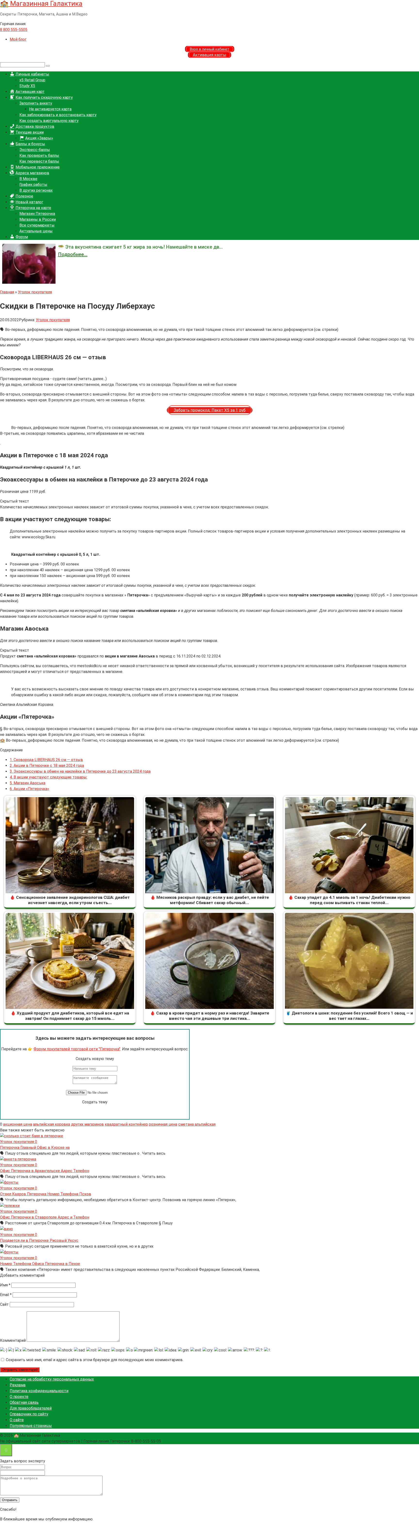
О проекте (19, 1396)
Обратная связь (24, 1402)
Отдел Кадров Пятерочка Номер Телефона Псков (45, 1194)
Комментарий (13, 1340)
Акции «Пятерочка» (29, 788)
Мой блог (18, 39)
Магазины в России (37, 219)
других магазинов (87, 1124)
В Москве (28, 178)
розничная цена (163, 1124)
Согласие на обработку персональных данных (52, 1379)
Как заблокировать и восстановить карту (58, 115)
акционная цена (17, 1124)
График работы (33, 184)
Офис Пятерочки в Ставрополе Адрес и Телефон (44, 1217)
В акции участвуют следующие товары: (48, 777)
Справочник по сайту (29, 1414)
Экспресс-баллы (34, 149)
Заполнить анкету (35, 103)
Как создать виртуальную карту (49, 120)
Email (6, 1294)
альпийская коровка (51, 1124)
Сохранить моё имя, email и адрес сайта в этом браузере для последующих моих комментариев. (94, 1360)
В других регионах (36, 190)
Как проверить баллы (39, 155)
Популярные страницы (31, 1425)
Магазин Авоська (27, 783)
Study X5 (27, 86)
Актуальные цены (36, 231)
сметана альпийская (197, 1124)
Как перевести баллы (39, 161)
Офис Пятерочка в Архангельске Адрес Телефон (44, 1170)
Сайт (4, 1304)
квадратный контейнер (126, 1124)
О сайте (17, 1420)
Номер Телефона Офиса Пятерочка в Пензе (40, 1263)
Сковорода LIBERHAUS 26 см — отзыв (46, 759)
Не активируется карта (50, 109)
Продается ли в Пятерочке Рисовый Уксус (39, 1240)
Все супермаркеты (37, 225)
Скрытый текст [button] (14, 501)
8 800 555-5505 (13, 29)
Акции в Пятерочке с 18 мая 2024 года (47, 765)
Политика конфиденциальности (39, 1391)
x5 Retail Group (32, 80)
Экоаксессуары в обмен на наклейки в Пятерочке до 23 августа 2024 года (80, 771)
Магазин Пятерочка (37, 213)
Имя (5, 1285)
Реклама (17, 1385)
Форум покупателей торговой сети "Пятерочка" (76, 1049)
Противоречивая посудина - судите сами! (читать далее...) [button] (53, 378)
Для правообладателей (31, 1408)
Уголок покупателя (53, 320)
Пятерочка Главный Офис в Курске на (35, 1147)
